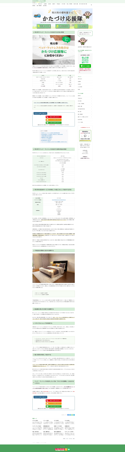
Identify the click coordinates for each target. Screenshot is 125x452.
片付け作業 (63, 3)
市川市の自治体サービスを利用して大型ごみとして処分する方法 (52, 134)
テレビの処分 (67, 420)
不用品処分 (58, 3)
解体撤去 (33, 5)
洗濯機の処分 (67, 426)
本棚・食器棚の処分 (57, 431)
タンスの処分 (56, 420)
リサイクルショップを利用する (46, 138)
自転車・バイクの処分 (58, 426)
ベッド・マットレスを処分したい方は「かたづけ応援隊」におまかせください (54, 141)
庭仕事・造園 (76, 3)
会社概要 (45, 3)
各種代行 (53, 3)
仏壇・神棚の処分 (46, 431)
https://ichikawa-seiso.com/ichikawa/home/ (59, 199)
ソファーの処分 (46, 420)
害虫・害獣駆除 (39, 5)
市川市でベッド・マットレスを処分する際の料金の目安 (50, 132)
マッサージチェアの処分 (36, 426)
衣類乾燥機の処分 (46, 426)
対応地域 (49, 3)
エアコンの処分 (35, 420)
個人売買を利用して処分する (46, 140)
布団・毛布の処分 (35, 431)
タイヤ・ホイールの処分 (69, 431)
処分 (73, 438)
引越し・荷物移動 (69, 3)
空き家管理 (45, 5)
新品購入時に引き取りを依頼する (46, 137)
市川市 (64, 438)
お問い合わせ (40, 3)
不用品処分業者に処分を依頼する (46, 135)
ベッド (67, 438)
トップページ (34, 3)
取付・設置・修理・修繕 (83, 3)
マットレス (70, 438)
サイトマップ (62, 446)
